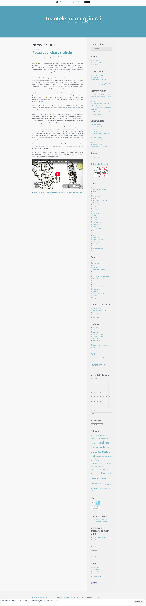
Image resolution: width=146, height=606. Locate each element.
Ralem (94, 233)
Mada (94, 215)
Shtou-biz (107, 488)
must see (58, 192)
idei (51, 192)
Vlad (93, 250)
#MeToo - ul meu (96, 125)
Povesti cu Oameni (97, 336)
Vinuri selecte (96, 347)
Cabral (94, 192)
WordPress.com (96, 576)
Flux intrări (95, 572)
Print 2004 (95, 338)
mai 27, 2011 (37, 49)
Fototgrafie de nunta (98, 334)
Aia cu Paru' (95, 263)
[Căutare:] (101, 49)
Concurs (93, 443)
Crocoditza (95, 274)
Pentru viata (95, 317)
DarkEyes (95, 198)
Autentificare (96, 569)
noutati (67, 192)
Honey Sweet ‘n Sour (98, 278)
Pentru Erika (96, 315)
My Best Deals (70, 133)
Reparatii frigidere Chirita (100, 103)
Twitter (94, 354)
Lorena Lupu (96, 213)
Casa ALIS (95, 328)
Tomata (94, 246)
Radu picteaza (96, 341)
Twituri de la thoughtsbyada (99, 358)
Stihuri (93, 491)
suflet (80, 192)
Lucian (94, 282)
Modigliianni (96, 224)
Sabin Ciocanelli (96, 237)
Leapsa (98, 466)
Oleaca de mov (96, 231)
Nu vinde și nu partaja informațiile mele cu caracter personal (63, 597)
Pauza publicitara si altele (52, 52)
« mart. (93, 413)
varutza (75, 110)
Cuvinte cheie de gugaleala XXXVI (102, 84)
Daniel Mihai (96, 196)
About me (95, 60)
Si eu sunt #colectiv (96, 138)
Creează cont (96, 567)
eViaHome (95, 332)
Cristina (95, 101)
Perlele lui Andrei (97, 62)
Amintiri (94, 435)
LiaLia (94, 211)
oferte (70, 192)
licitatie (53, 192)
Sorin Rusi (95, 244)
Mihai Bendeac (96, 220)
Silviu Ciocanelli (96, 241)
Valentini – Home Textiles (99, 345)
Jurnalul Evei (96, 209)
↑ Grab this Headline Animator (101, 521)
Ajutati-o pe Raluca (97, 308)
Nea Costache (96, 289)
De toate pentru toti (39, 192)
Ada (94, 107)
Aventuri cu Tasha (98, 82)
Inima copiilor (96, 313)
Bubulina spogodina (103, 435)
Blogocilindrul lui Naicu (99, 189)
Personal (97, 483)
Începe (87, 1)
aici (43, 101)
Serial (101, 488)
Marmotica (95, 285)
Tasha (92, 135)
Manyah (94, 218)
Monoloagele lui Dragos (99, 287)
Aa (93, 261)
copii (48, 192)
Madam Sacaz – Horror (99, 79)
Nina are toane (96, 228)
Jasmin (94, 280)
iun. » (96, 413)
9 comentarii (43, 194)
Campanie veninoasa (104, 438)
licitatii (73, 108)
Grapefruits (95, 202)
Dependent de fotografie (99, 200)
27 (103, 406)
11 (97, 396)
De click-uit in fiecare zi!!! (99, 310)
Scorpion (95, 64)
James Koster (96, 597)
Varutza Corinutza (97, 248)
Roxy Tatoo (95, 343)
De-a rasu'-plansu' (100, 447)
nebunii (63, 192)
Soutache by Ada (99, 364)
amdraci (94, 187)
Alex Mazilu (95, 265)
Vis (99, 101)
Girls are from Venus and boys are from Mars (101, 463)
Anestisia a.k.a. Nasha (98, 269)
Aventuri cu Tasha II (98, 77)
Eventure (95, 330)
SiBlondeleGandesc (97, 239)
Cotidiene (103, 442)
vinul (47, 123)
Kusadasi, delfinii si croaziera (99, 146)
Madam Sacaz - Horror (97, 129)
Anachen (94, 267)
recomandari (76, 192)
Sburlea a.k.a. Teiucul (98, 293)
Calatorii (94, 438)
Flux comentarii (96, 574)
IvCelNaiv (95, 207)
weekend (34, 194)
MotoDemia (95, 226)
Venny (94, 298)
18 (97, 401)
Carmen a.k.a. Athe (97, 272)
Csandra (94, 194)
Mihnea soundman (97, 222)
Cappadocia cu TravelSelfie (98, 144)
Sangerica (95, 291)
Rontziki (94, 235)
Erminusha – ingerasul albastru (101, 276)
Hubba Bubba (96, 205)
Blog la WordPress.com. (38, 597)
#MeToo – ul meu (98, 75)
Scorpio (94, 295)
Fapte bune (100, 457)
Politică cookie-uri (38, 602)
